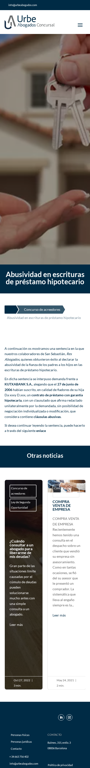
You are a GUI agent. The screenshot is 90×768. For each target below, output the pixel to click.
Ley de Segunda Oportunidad (20, 504)
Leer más (16, 624)
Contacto (16, 748)
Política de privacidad (60, 765)
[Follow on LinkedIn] (61, 717)
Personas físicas (20, 734)
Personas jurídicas (21, 741)
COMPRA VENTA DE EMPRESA (66, 584)
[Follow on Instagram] (69, 717)
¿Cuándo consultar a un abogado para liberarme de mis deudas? (23, 583)
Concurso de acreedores (19, 490)
